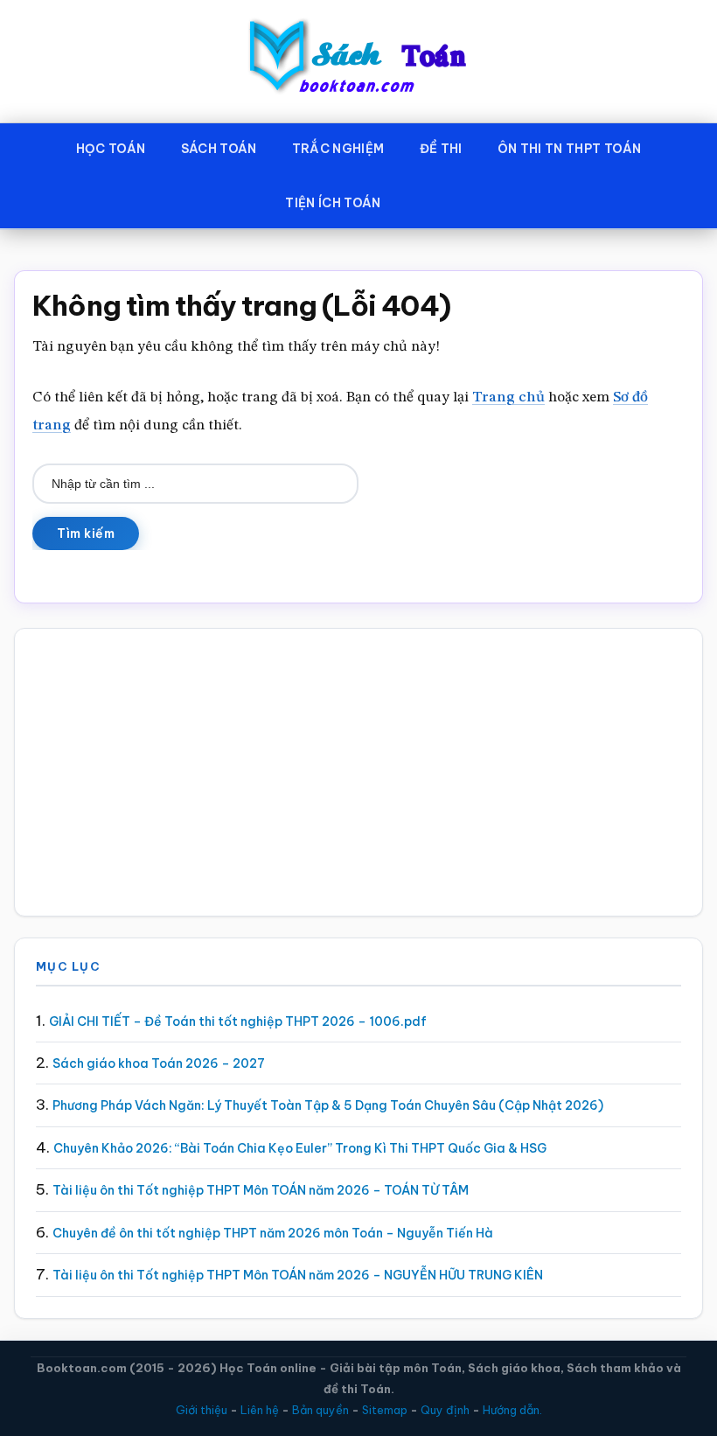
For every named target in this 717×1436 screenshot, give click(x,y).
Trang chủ (508, 397)
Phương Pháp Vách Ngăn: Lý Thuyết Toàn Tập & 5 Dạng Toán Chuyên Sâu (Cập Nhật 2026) (327, 1105)
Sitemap (384, 1410)
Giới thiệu (201, 1410)
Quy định (445, 1410)
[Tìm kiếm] (424, 199)
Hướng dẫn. (512, 1410)
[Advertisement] (358, 772)
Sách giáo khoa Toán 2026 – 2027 (158, 1063)
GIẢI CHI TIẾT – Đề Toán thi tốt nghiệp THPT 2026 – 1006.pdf (238, 1021)
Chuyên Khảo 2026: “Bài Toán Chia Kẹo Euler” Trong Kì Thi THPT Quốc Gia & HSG (299, 1148)
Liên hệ (259, 1410)
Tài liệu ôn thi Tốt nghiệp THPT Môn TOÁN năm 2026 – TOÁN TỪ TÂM (260, 1190)
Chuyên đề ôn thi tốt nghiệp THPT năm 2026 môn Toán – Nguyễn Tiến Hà (272, 1233)
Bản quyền (320, 1410)
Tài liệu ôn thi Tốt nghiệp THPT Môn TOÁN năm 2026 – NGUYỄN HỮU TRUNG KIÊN (297, 1275)
